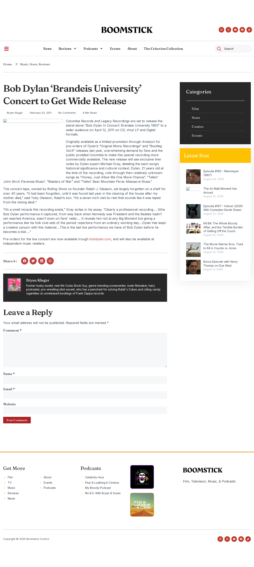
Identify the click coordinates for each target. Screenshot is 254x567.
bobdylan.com (100, 239)
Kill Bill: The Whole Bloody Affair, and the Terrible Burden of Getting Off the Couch (223, 227)
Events (115, 49)
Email (9, 389)
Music (24, 64)
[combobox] (233, 49)
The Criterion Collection (163, 49)
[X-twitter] (228, 30)
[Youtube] (235, 30)
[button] (24, 260)
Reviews (65, 49)
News (47, 49)
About (132, 49)
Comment (12, 330)
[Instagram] (221, 30)
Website (9, 404)
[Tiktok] (249, 30)
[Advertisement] (127, 9)
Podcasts (91, 49)
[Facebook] (242, 30)
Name (9, 374)
